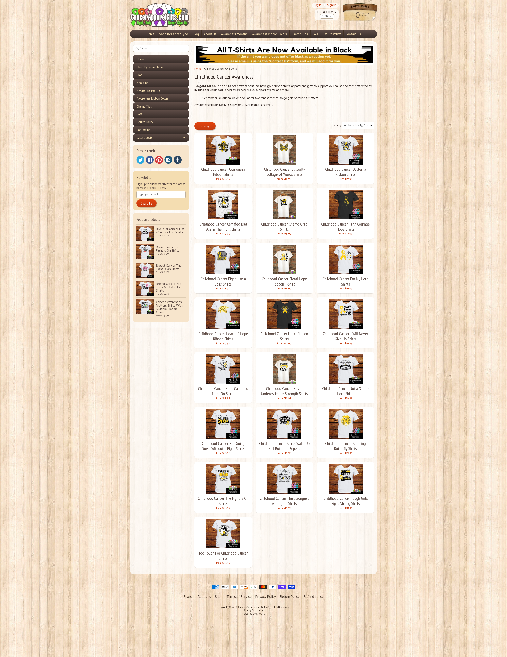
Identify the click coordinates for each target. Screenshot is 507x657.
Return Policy (332, 34)
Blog (196, 34)
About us (204, 597)
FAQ (315, 34)
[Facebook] (150, 160)
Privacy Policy (265, 597)
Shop (219, 597)
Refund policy (314, 597)
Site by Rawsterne (253, 610)
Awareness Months (234, 34)
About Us (210, 34)
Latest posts (144, 137)
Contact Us (353, 34)
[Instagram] (168, 160)
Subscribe (146, 203)
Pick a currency (326, 12)
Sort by (337, 125)
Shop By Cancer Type (173, 34)
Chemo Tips (300, 34)
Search (188, 597)
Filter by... (205, 126)
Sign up (331, 5)
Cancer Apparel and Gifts (252, 607)
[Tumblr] (178, 160)
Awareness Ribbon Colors (269, 34)
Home (150, 34)
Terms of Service (239, 597)
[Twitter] (140, 160)
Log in (317, 5)
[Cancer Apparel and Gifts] (159, 21)
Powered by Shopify (253, 614)
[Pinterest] (159, 160)
